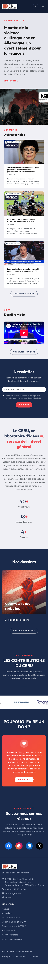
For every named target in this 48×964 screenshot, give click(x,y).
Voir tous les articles (24, 293)
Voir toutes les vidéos (24, 351)
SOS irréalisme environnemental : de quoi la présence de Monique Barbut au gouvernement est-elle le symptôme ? (23, 169)
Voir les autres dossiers (17, 620)
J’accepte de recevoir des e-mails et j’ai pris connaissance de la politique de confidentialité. (23, 397)
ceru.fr (8, 897)
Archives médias (10, 934)
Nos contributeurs (11, 917)
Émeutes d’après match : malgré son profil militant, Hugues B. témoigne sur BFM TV (23, 270)
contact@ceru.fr (13, 893)
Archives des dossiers (12, 939)
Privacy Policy (8, 956)
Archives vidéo (9, 930)
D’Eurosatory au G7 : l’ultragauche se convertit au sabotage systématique (21, 220)
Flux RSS (22, 956)
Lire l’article (11, 80)
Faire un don (24, 779)
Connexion (33, 956)
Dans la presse (13, 142)
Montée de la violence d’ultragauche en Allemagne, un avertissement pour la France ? (22, 40)
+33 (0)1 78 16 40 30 (15, 889)
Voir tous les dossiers (24, 630)
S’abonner (24, 404)
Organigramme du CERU (14, 922)
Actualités (7, 913)
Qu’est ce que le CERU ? (14, 926)
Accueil (5, 909)
